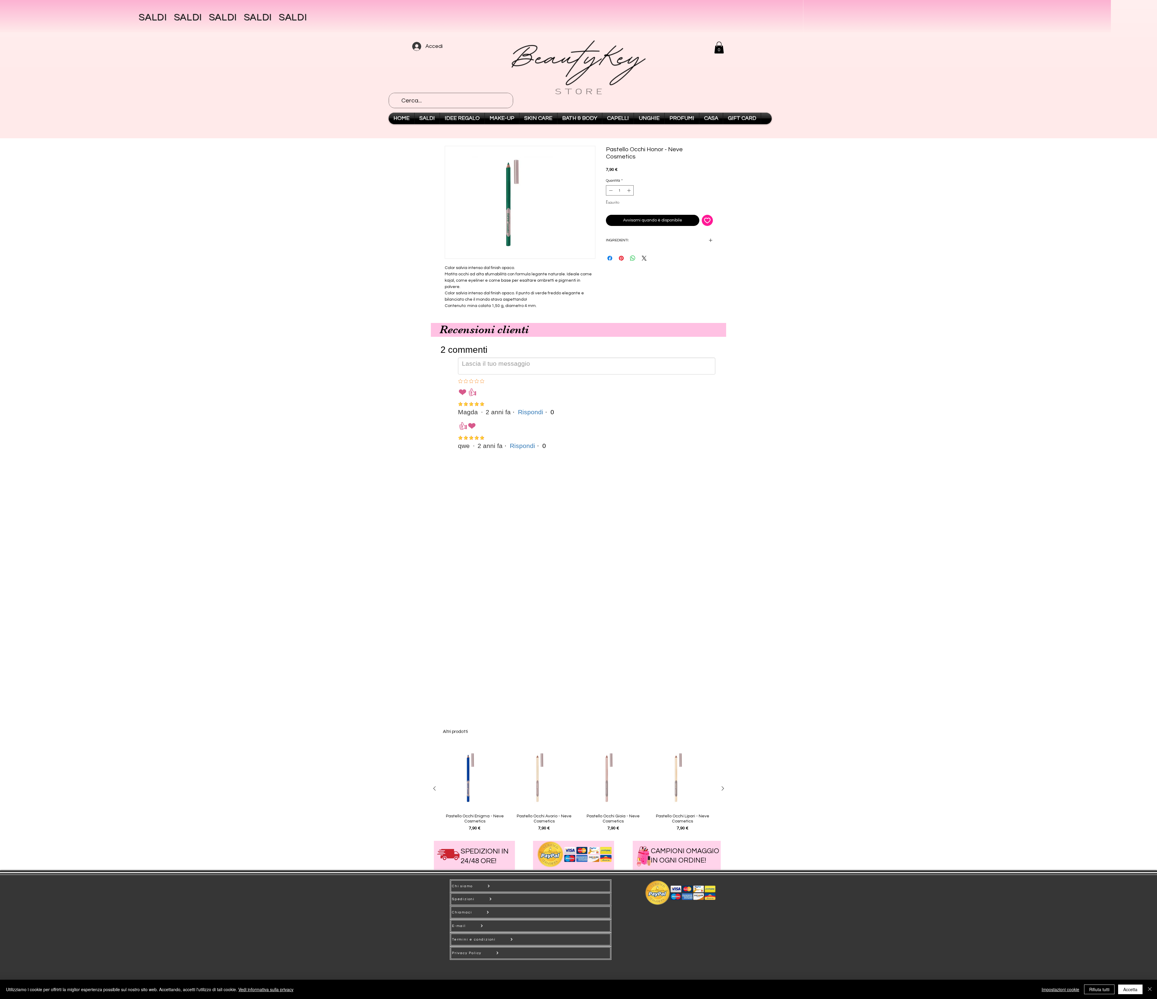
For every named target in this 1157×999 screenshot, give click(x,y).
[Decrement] (610, 190)
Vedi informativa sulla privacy (265, 989)
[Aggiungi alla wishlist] (707, 220)
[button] (719, 47)
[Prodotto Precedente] (434, 788)
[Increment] (629, 190)
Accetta (1130, 989)
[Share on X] (644, 258)
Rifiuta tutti (1099, 989)
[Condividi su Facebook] (609, 258)
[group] (578, 788)
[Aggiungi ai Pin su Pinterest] (621, 258)
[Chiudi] (1149, 989)
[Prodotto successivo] (722, 788)
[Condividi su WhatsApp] (632, 258)
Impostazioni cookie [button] (1060, 989)
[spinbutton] (619, 190)
